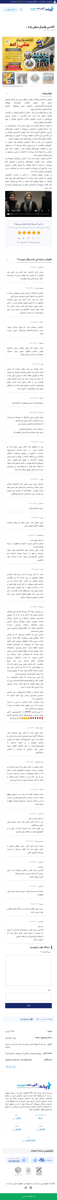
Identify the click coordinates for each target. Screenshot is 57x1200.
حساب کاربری (21, 9)
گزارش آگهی (12, 1067)
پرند (51, 30)
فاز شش (46, 30)
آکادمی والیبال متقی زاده (41, 27)
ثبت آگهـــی (9, 10)
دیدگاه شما (45, 952)
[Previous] (7, 54)
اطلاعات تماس (27, 1196)
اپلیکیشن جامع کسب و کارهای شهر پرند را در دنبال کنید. (31, 1)
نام (49, 990)
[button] (28, 94)
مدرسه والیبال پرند (26, 1019)
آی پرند (13, 1183)
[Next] (49, 54)
